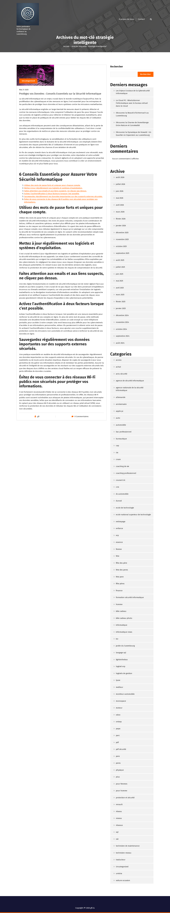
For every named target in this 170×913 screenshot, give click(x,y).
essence (119, 542)
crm (117, 487)
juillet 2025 (120, 267)
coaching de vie (122, 466)
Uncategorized (28, 81)
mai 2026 (119, 198)
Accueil (66, 46)
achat (118, 367)
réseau (119, 811)
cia (117, 452)
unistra (119, 873)
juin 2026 (119, 191)
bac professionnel (123, 432)
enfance (119, 528)
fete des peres (122, 570)
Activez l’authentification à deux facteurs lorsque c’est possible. (51, 193)
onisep (119, 722)
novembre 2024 (122, 322)
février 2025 (120, 301)
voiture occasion (123, 880)
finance (119, 590)
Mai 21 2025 (23, 90)
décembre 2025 (122, 232)
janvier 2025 (121, 308)
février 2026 (120, 219)
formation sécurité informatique (130, 597)
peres (118, 763)
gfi (38, 416)
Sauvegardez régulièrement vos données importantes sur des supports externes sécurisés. (63, 196)
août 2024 (120, 343)
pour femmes (121, 784)
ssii (117, 839)
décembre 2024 (122, 315)
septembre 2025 (122, 253)
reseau (119, 818)
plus (118, 777)
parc (118, 735)
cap (117, 445)
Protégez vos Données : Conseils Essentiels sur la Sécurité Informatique (60, 93)
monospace (121, 701)
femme (119, 549)
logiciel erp (120, 666)
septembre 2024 (122, 336)
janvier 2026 (121, 225)
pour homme (121, 791)
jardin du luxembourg (125, 646)
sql (117, 832)
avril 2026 (120, 205)
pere (118, 756)
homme (119, 604)
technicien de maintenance (128, 846)
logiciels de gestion (124, 673)
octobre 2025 (121, 246)
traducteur (120, 860)
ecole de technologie (125, 508)
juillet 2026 (120, 184)
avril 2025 (120, 288)
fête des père (121, 563)
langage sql (121, 652)
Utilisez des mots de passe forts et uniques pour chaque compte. (52, 185)
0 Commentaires (81, 416)
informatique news (124, 632)
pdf (117, 742)
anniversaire (121, 404)
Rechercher (116, 66)
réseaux (119, 825)
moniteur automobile (125, 694)
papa (118, 728)
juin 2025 (119, 274)
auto (118, 418)
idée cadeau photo (124, 618)
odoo (118, 715)
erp (117, 535)
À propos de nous (126, 19)
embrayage (120, 521)
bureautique (121, 439)
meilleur (119, 687)
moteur (119, 708)
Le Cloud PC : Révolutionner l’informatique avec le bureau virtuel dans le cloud (132, 103)
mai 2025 (119, 281)
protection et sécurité (125, 797)
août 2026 (120, 177)
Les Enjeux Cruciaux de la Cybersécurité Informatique (133, 92)
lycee (118, 680)
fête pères (120, 583)
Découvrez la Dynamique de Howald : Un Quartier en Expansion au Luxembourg (133, 133)
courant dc (120, 480)
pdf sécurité (121, 749)
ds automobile (122, 494)
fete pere (120, 577)
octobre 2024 (121, 329)
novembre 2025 (122, 239)
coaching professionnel (126, 473)
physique (120, 770)
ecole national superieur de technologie (133, 514)
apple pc (119, 411)
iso (117, 639)
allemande (120, 397)
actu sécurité (121, 374)
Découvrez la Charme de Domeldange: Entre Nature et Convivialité (132, 123)
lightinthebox (122, 659)
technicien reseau (123, 853)
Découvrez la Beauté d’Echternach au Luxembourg (132, 114)
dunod (119, 501)
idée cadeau (121, 611)
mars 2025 (120, 294)
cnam (118, 459)
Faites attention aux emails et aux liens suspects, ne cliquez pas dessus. (55, 191)
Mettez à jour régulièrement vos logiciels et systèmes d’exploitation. (53, 188)
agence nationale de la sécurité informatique (129, 389)
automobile (121, 425)
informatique (121, 625)
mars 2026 (120, 212)
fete (117, 556)
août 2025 (120, 260)
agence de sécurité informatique (130, 381)
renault (119, 804)
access (118, 360)
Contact (141, 19)
